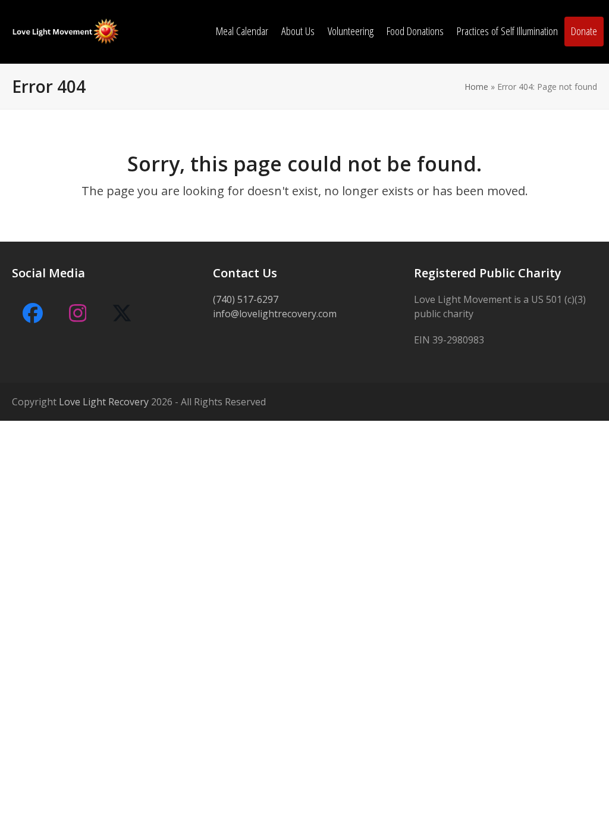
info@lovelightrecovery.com (275, 313)
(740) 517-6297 (245, 299)
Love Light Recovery (104, 401)
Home (476, 86)
